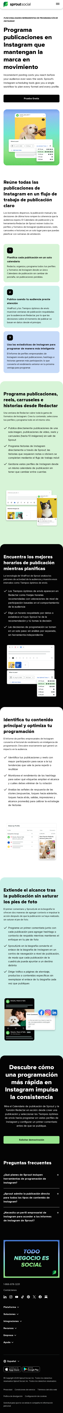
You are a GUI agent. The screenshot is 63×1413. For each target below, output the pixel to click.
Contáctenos (10, 1290)
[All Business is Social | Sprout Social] (31, 1259)
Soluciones (10, 1314)
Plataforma (10, 1307)
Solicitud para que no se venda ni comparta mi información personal (28, 1404)
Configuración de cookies (36, 1396)
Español (11, 1361)
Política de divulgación (13, 1396)
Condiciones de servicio (25, 1390)
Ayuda (7, 1342)
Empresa (8, 1335)
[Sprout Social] (17, 4)
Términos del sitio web (47, 1390)
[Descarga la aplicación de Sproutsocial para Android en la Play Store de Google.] (31, 1369)
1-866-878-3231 (12, 1284)
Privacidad (8, 1390)
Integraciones (11, 1321)
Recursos (9, 1328)
